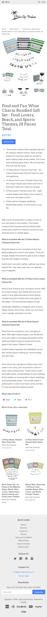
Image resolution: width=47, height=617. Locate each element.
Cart (43, 2)
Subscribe (38, 592)
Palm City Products (26, 599)
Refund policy (23, 547)
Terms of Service (23, 543)
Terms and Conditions (23, 537)
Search (23, 524)
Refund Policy (23, 540)
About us (23, 528)
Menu (7, 2)
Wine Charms (14, 29)
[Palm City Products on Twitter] (15, 559)
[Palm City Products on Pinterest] (26, 559)
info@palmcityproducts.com (23, 572)
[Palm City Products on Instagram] (32, 559)
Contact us (23, 531)
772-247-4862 (23, 576)
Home (4, 29)
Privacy (23, 534)
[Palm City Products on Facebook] (20, 559)
